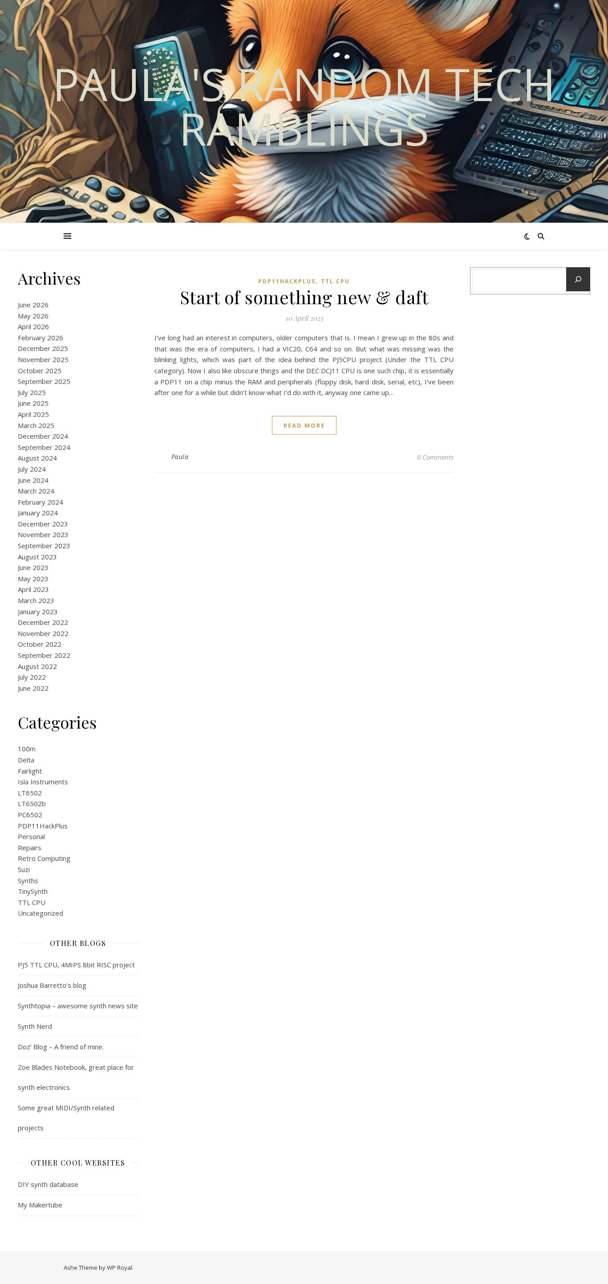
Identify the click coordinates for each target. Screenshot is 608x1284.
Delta (26, 759)
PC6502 (30, 814)
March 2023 (36, 600)
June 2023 (33, 567)
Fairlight (30, 770)
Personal (31, 836)
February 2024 (40, 501)
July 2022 (32, 677)
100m (27, 748)
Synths (28, 880)
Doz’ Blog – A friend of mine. (61, 1046)
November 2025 (43, 359)
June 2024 (33, 480)
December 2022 (43, 622)
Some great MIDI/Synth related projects (66, 1117)
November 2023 (43, 534)
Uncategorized (40, 913)
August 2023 (37, 556)
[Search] (578, 279)
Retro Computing (44, 858)
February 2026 (40, 337)
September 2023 (44, 545)
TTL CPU (31, 902)
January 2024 (38, 512)
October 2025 (39, 370)
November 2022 (43, 633)
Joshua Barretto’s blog (52, 985)
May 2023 (33, 578)
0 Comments (435, 456)
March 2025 (36, 425)
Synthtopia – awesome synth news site (78, 1005)
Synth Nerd (35, 1026)
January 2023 (38, 611)
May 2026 (33, 315)
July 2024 (32, 469)
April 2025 (33, 414)
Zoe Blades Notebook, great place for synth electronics (76, 1077)
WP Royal (119, 1268)
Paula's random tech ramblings (304, 106)
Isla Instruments (43, 781)
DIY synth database (48, 1184)
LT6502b (32, 803)
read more (304, 425)
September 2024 (44, 447)
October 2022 (39, 644)
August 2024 (37, 457)
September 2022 (44, 655)
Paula (180, 456)
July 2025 (32, 392)
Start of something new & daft (304, 297)
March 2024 (36, 490)
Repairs (29, 847)
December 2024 (43, 436)
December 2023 (43, 523)
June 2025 (33, 403)
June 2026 (33, 304)
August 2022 (37, 666)
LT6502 (30, 792)
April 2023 (33, 589)
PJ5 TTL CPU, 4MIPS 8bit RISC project (76, 964)
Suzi (24, 869)
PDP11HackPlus (43, 825)
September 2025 (44, 381)
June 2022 (33, 688)
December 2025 (43, 348)
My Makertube (40, 1204)
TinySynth (33, 891)
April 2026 (33, 326)
